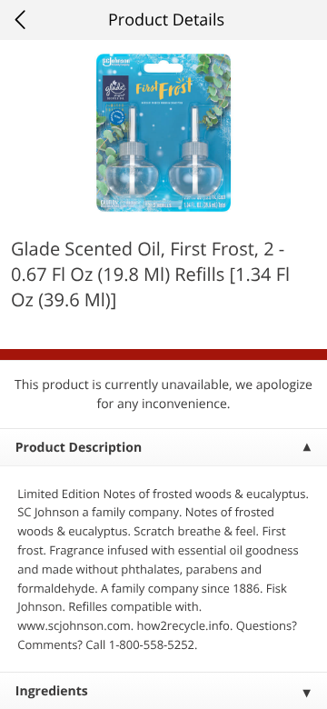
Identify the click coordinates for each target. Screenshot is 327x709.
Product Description (78, 447)
